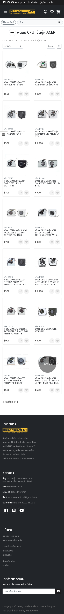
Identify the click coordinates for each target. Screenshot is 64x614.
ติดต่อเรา (6, 565)
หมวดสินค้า (10, 22)
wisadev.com (32, 610)
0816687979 (16, 486)
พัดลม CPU (14, 40)
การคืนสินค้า (8, 555)
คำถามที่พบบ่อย (9, 561)
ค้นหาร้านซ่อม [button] (48, 2)
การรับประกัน (8, 550)
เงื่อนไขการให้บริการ (11, 536)
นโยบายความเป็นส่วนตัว (12, 540)
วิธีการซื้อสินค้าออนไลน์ (12, 546)
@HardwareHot (18, 492)
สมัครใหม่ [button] (34, 2)
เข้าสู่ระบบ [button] (21, 2)
